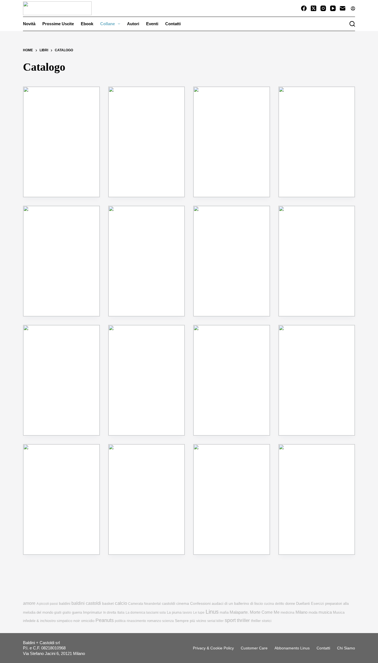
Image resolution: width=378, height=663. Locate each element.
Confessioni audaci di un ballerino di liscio (226, 603)
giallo (67, 612)
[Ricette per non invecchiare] (146, 142)
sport (230, 620)
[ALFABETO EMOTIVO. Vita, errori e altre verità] (317, 261)
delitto (279, 604)
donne (290, 603)
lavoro (187, 612)
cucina (269, 604)
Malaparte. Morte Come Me (254, 612)
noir (76, 621)
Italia (121, 612)
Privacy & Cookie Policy (213, 648)
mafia (224, 612)
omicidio (87, 621)
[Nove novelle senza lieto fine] (231, 142)
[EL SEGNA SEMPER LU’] (317, 499)
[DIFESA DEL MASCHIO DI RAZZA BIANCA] (317, 142)
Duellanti (303, 603)
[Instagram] (323, 8)
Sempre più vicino (190, 620)
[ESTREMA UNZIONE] (61, 261)
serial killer (215, 621)
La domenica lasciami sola (146, 612)
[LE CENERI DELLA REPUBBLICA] (317, 380)
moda (313, 612)
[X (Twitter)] (313, 8)
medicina (287, 612)
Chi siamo (346, 648)
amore (29, 603)
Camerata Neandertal (144, 604)
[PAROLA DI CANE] (61, 499)
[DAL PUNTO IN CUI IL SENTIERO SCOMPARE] (61, 380)
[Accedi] (353, 8)
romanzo (154, 621)
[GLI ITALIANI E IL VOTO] (231, 499)
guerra (77, 612)
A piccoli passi (47, 604)
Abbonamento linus (292, 648)
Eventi (152, 23)
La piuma (174, 612)
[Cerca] (352, 24)
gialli (57, 612)
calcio (121, 603)
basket (108, 603)
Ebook (87, 23)
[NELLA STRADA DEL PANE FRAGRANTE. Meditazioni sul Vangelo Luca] (146, 380)
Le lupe (198, 612)
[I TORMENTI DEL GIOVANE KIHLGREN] (146, 261)
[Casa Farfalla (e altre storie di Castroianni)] (61, 142)
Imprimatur (92, 612)
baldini (64, 603)
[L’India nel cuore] (146, 499)
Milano (301, 612)
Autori (133, 23)
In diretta (109, 612)
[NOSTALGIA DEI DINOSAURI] (231, 261)
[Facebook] (304, 8)
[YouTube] (333, 8)
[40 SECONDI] (231, 380)
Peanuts (104, 620)
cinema (182, 603)
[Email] (342, 8)
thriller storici (261, 621)
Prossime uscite (58, 23)
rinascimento (136, 621)
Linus (212, 612)
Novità (29, 23)
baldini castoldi (86, 603)
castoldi (168, 603)
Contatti (173, 23)
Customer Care (254, 648)
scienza (168, 621)
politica (120, 621)
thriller (243, 620)
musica (325, 612)
